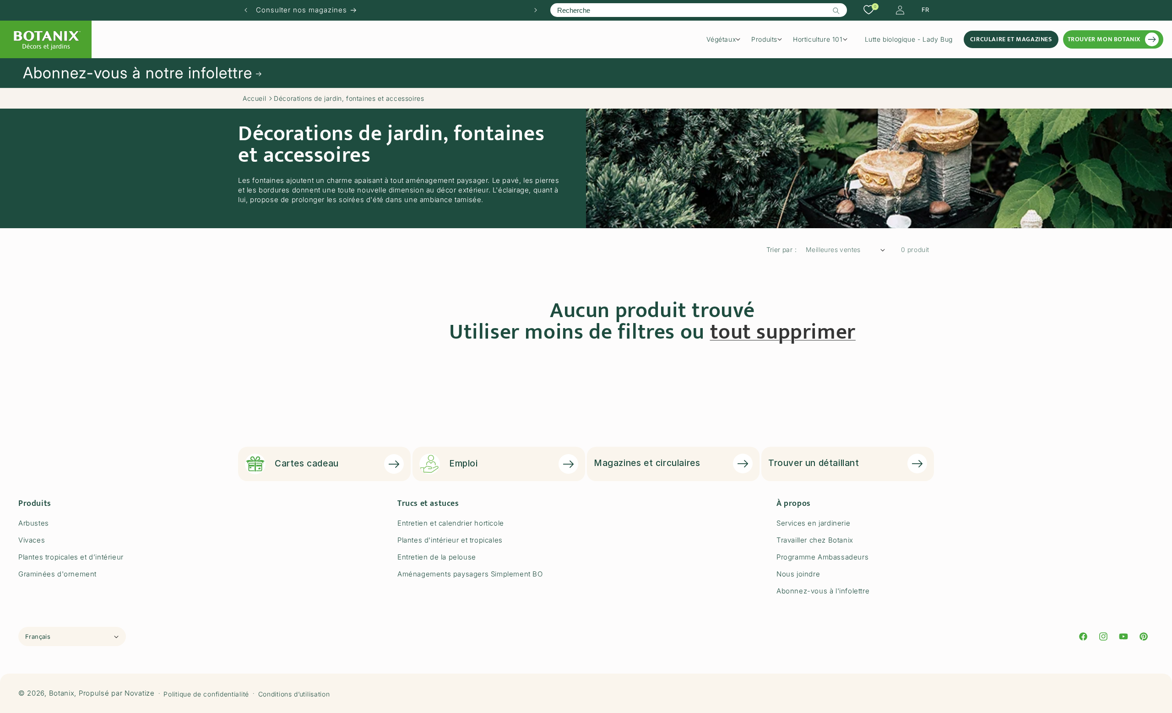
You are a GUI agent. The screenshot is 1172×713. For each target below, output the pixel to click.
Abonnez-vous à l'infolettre (822, 591)
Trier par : (781, 249)
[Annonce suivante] (536, 10)
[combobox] (698, 10)
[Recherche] (836, 10)
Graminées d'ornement (57, 574)
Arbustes (33, 523)
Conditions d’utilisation (294, 694)
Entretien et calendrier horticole (450, 523)
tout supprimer (783, 332)
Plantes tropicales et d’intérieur (71, 557)
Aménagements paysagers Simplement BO (470, 574)
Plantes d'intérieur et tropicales (450, 540)
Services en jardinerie (813, 523)
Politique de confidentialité (206, 694)
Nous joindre (798, 574)
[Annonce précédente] (246, 10)
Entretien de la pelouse (436, 557)
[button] (726, 39)
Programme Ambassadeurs (822, 557)
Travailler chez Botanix (814, 540)
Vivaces (31, 540)
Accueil (254, 98)
